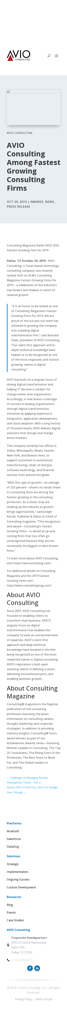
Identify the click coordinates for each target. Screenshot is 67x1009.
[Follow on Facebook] (30, 35)
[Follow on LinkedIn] (37, 35)
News (49, 202)
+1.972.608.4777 (26, 17)
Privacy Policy (23, 999)
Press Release (18, 207)
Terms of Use (43, 999)
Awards (36, 202)
